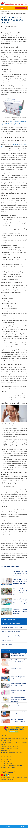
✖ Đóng (24, 410)
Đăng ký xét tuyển (21, 8)
